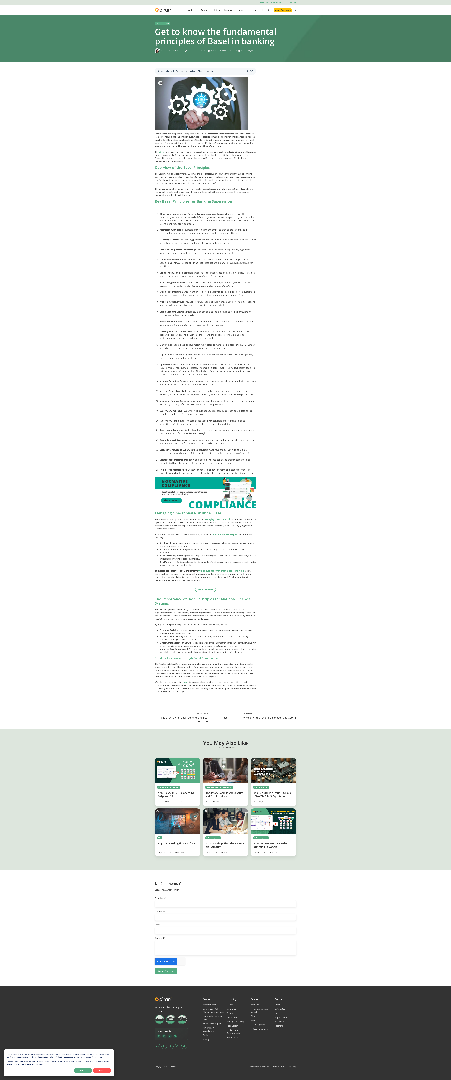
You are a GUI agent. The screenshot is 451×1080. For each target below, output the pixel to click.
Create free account (283, 10)
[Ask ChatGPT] (159, 1036)
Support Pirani (282, 1017)
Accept (83, 1070)
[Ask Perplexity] (164, 1036)
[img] (248, 71)
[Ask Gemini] (170, 1036)
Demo (277, 1004)
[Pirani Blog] (225, 718)
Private (230, 1013)
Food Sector (232, 1025)
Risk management (162, 23)
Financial (231, 1004)
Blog (253, 1016)
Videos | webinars (259, 1028)
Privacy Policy (279, 1067)
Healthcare (232, 1017)
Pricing (217, 10)
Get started (280, 1008)
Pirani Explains (258, 1024)
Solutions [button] (190, 10)
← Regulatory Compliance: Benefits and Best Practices (182, 719)
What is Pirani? (210, 1004)
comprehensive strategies (224, 534)
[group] (205, 71)
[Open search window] (295, 10)
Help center (280, 1013)
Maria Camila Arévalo (172, 51)
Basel (161, 151)
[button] (158, 71)
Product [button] (204, 10)
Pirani (185, 682)
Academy (253, 10)
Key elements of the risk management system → (269, 719)
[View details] (287, 3)
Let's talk (264, 2)
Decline (102, 1070)
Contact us (276, 2)
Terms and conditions (259, 1067)
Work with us (281, 1021)
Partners (241, 10)
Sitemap (292, 1067)
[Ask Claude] (175, 1036)
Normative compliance (213, 1023)
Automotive (232, 1037)
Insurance (231, 1008)
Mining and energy (235, 1021)
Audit (205, 1035)
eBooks (254, 1020)
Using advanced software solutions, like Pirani (221, 570)
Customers (229, 10)
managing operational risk (217, 519)
